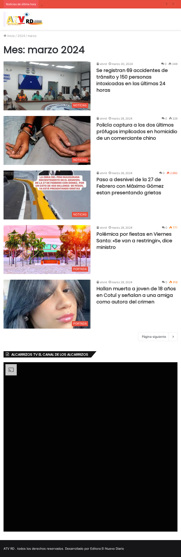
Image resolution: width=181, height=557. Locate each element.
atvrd (103, 64)
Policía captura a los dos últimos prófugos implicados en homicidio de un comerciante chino (136, 131)
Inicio (10, 36)
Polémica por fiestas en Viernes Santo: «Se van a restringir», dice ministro (134, 241)
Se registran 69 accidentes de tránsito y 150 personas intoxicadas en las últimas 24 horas (132, 80)
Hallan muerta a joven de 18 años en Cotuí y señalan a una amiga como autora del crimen (136, 295)
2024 (21, 36)
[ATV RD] (26, 19)
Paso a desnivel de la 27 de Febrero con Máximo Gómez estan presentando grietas (130, 186)
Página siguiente (154, 336)
